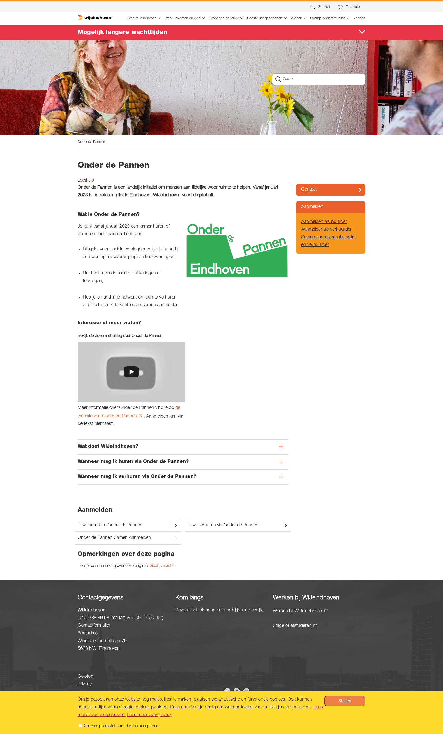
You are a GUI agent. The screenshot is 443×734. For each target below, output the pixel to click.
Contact (309, 189)
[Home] (95, 17)
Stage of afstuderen (292, 626)
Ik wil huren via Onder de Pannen (110, 525)
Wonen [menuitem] (296, 18)
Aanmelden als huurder (324, 222)
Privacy (85, 684)
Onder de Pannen (91, 142)
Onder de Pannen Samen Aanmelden (114, 538)
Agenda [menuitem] (359, 18)
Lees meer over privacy (149, 715)
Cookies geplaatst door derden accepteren (121, 726)
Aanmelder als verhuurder (326, 229)
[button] (320, 7)
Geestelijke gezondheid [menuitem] (265, 18)
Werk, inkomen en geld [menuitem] (183, 18)
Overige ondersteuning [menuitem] (327, 18)
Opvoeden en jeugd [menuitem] (224, 18)
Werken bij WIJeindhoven (297, 611)
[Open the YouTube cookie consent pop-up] (131, 372)
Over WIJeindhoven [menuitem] (142, 18)
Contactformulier (94, 625)
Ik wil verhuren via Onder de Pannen (223, 525)
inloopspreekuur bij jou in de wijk (230, 610)
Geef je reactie (162, 566)
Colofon (85, 676)
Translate (353, 7)
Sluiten (344, 701)
